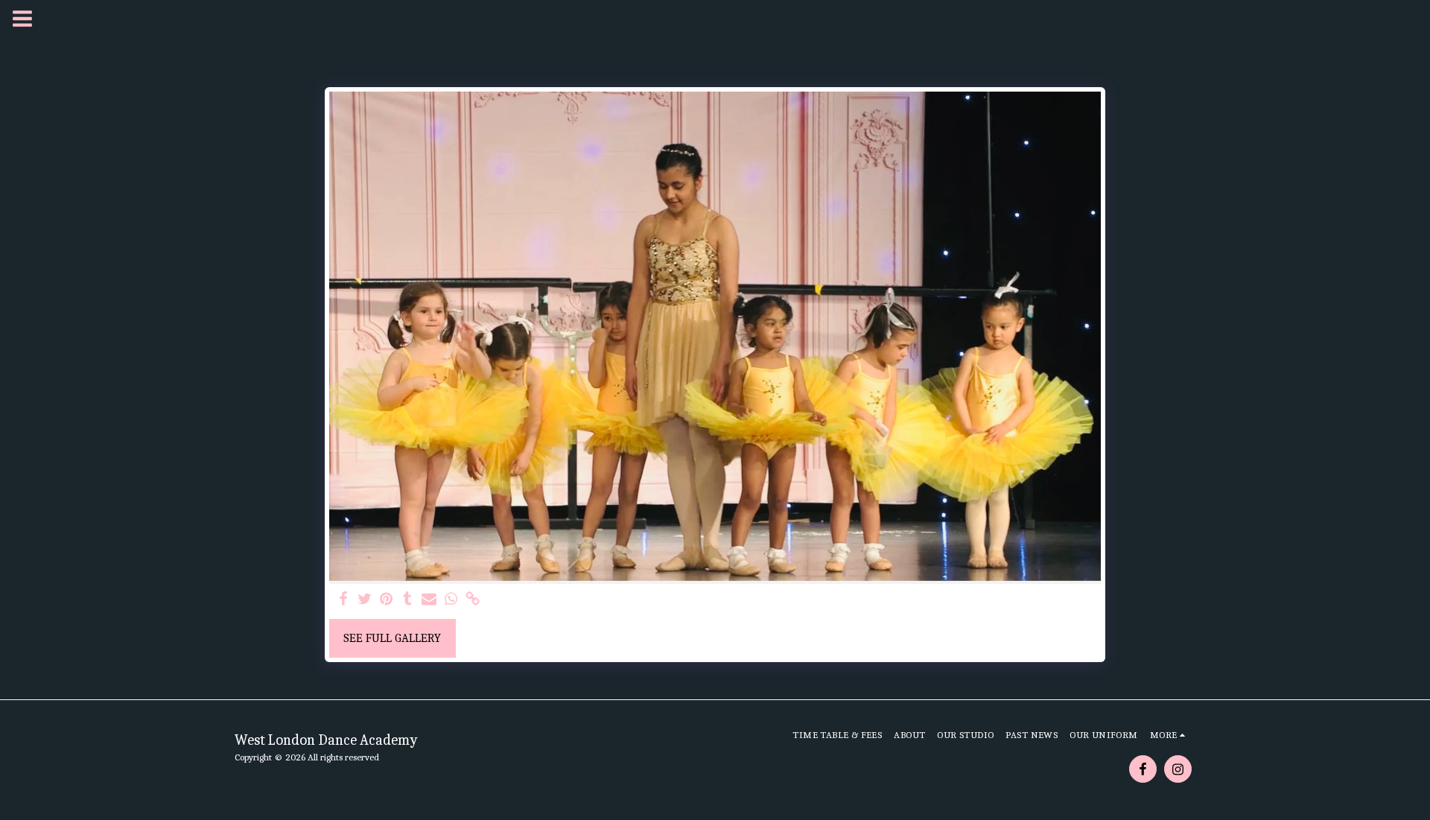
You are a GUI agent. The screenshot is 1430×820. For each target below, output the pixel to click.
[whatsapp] (451, 599)
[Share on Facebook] (344, 599)
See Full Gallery (392, 638)
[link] (472, 599)
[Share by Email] (429, 599)
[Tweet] (364, 599)
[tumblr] (408, 599)
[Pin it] (386, 599)
